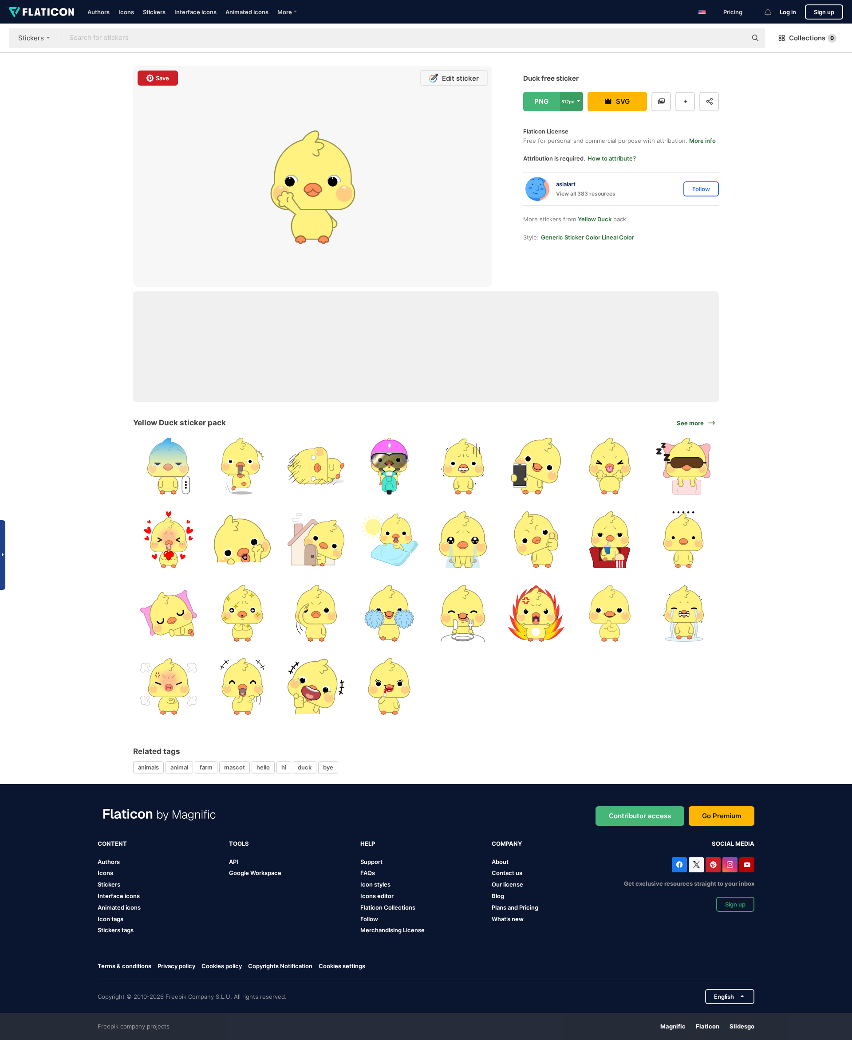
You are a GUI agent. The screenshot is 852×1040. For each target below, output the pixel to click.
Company (507, 843)
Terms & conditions (124, 965)
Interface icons (195, 12)
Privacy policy (176, 965)
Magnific (673, 1026)
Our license (507, 884)
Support (371, 861)
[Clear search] (736, 38)
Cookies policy (221, 965)
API (233, 861)
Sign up (824, 12)
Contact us (507, 872)
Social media (733, 843)
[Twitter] (696, 864)
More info (702, 140)
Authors (98, 12)
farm (206, 767)
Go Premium (721, 816)
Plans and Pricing (515, 907)
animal (179, 767)
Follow (369, 918)
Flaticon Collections (387, 907)
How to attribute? (612, 158)
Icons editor (377, 895)
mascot (234, 767)
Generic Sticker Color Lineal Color (587, 237)
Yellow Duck (594, 219)
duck (305, 767)
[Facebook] (679, 864)
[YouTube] (746, 864)
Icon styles (375, 884)
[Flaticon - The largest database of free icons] (41, 12)
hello (263, 767)
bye (328, 767)
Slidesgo (742, 1026)
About (500, 861)
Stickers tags (116, 930)
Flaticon (707, 1026)
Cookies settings (342, 966)
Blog (498, 895)
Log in (788, 12)
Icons (126, 12)
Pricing (732, 12)
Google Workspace (255, 872)
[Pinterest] (713, 864)
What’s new (508, 918)
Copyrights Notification (280, 965)
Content (112, 843)
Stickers (154, 12)
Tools (239, 843)
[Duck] (169, 466)
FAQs (367, 872)
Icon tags (110, 918)
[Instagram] (730, 864)
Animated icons (246, 12)
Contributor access (640, 816)
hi (283, 767)
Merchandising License (392, 930)
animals (148, 767)
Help (367, 843)
